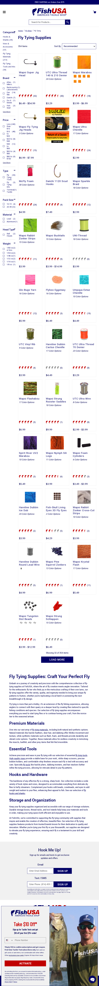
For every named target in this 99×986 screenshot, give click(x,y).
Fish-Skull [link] (11, 106)
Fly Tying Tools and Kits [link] (9, 66)
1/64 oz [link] (11, 253)
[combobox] (9, 940)
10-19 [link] (11, 204)
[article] (57, 133)
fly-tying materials (40, 730)
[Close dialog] (95, 908)
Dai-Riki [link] (11, 93)
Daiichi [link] (11, 97)
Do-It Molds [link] (11, 101)
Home (20, 31)
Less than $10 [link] (11, 126)
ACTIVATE (25, 963)
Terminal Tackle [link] (11, 191)
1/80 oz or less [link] (11, 249)
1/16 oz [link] (11, 261)
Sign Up (62, 871)
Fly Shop (28, 31)
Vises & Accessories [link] (8, 46)
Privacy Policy (51, 893)
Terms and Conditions (42, 893)
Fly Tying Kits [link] (11, 184)
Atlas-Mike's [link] (11, 83)
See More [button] (6, 112)
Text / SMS (40, 878)
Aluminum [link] (11, 221)
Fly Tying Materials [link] (7, 56)
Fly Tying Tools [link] (11, 177)
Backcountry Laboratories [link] (11, 88)
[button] (92, 979)
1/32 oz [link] (11, 258)
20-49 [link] (11, 207)
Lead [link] (11, 219)
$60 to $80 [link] (11, 152)
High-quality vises (17, 758)
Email (40, 864)
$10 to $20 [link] (11, 133)
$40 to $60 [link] (11, 146)
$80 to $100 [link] (11, 157)
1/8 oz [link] (11, 264)
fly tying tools (81, 755)
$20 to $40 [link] (11, 140)
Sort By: (57, 46)
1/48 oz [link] (11, 256)
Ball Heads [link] (11, 234)
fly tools (26, 764)
